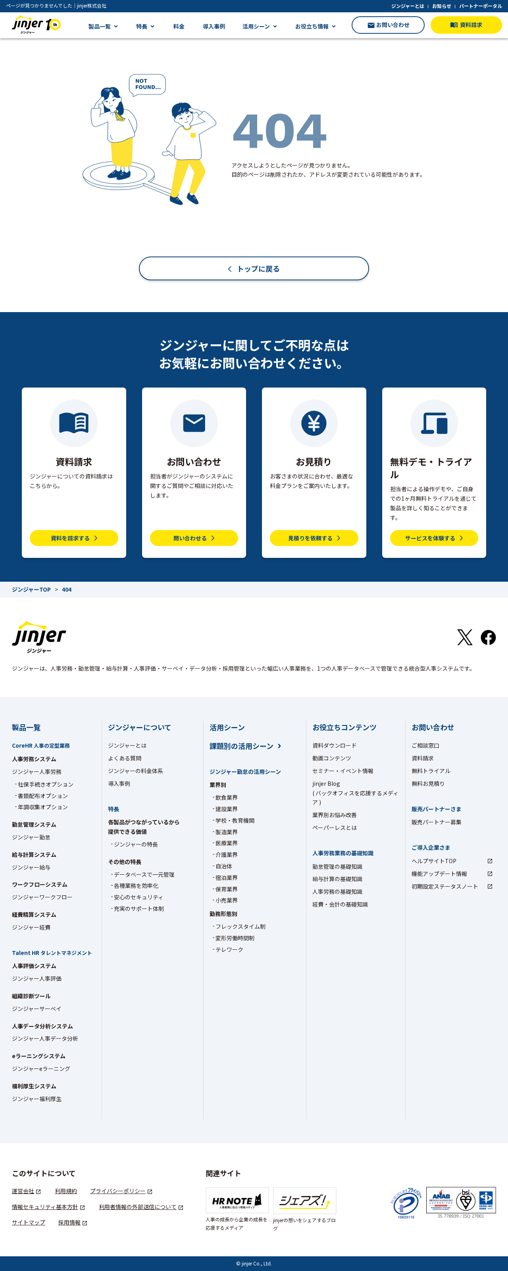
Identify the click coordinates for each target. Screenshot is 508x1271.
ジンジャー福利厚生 (37, 1099)
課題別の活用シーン (241, 746)
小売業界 (227, 900)
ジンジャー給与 (31, 867)
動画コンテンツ (331, 758)
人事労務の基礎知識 (337, 891)
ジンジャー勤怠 (31, 837)
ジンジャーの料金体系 (135, 771)
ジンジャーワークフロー (42, 897)
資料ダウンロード (334, 745)
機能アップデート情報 (439, 874)
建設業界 (227, 809)
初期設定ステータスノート (445, 886)
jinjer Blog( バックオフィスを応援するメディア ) (355, 792)
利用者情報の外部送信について (138, 1207)
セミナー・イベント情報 (342, 771)
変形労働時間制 (235, 938)
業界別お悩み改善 (334, 815)
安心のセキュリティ (139, 897)
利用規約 (66, 1191)
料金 (179, 26)
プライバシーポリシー (118, 1191)
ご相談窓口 (425, 745)
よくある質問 (124, 758)
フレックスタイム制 (241, 926)
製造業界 (227, 832)
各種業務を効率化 (136, 885)
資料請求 (423, 758)
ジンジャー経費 (31, 927)
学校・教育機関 (235, 820)
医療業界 (227, 843)
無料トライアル (431, 771)
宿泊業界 (227, 877)
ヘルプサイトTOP (434, 861)
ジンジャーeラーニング (41, 1068)
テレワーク (229, 949)
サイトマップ (28, 1222)
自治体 (224, 866)
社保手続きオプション (45, 784)
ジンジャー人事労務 (37, 771)
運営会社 (23, 1191)
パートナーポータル (480, 5)
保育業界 (227, 889)
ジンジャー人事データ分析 (45, 1038)
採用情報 (69, 1222)
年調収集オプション (43, 807)
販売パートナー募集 (437, 822)
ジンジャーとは (407, 5)
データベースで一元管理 (144, 874)
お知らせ (441, 5)
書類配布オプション (43, 796)
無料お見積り (428, 783)
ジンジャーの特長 (136, 844)
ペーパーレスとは (334, 827)
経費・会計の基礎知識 (340, 904)
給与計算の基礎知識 (337, 879)
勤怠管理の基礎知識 (337, 866)
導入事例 (214, 26)
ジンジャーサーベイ (37, 1009)
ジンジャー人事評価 (37, 978)
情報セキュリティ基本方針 (45, 1207)
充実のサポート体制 (139, 908)
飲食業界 (227, 797)
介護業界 (227, 854)
